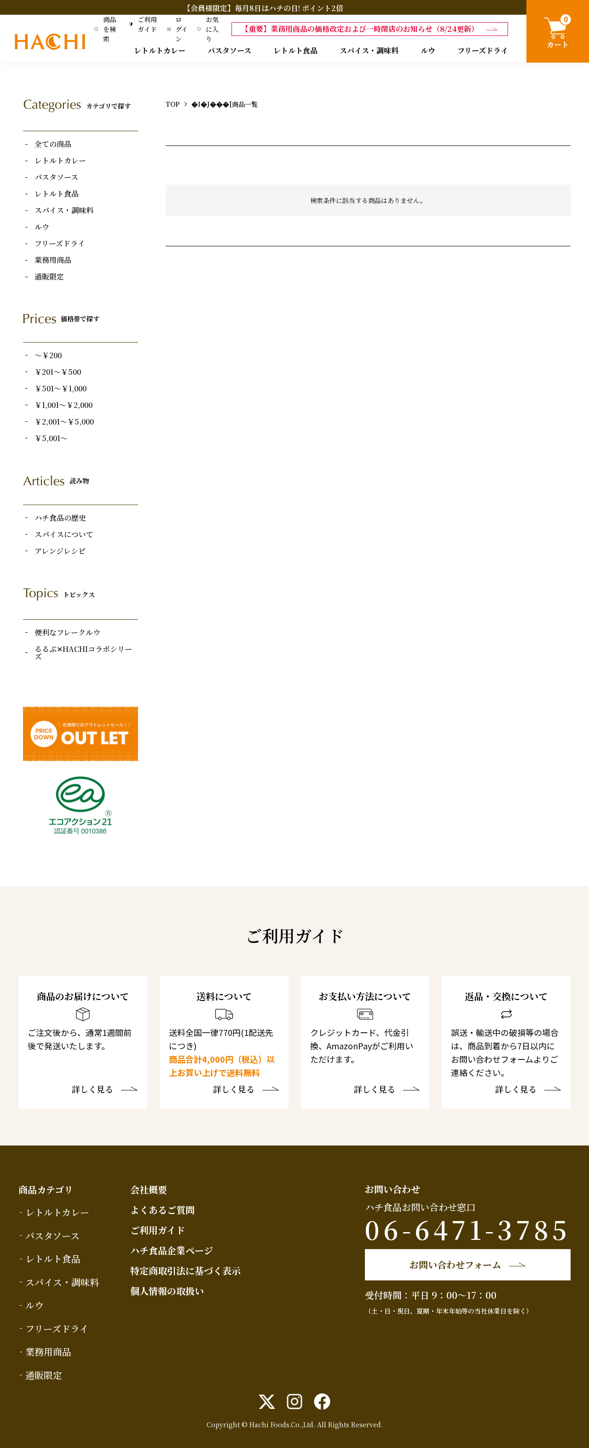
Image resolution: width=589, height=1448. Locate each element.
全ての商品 (53, 144)
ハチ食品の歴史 (60, 518)
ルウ (428, 50)
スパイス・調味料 (369, 50)
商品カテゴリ (45, 1189)
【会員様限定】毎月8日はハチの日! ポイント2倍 (263, 8)
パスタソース (229, 50)
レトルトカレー (159, 50)
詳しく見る (92, 1090)
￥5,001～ (51, 438)
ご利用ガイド (157, 1230)
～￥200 (48, 355)
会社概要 (148, 1189)
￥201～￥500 (58, 372)
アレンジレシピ (60, 551)
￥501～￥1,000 (61, 388)
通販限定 (49, 276)
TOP (172, 104)
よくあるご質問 (162, 1209)
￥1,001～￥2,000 (63, 405)
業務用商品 (53, 260)
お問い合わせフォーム (455, 1264)
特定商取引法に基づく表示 (185, 1270)
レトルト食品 (295, 50)
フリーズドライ (482, 50)
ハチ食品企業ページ (171, 1250)
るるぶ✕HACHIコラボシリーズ (83, 652)
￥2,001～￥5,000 (64, 421)
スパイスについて (64, 534)
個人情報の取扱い (167, 1290)
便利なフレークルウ (67, 632)
